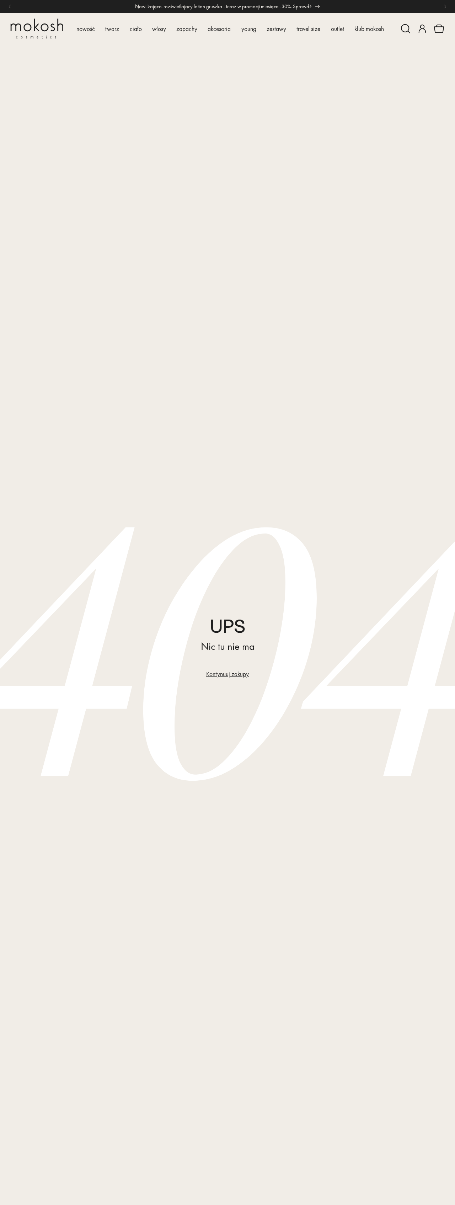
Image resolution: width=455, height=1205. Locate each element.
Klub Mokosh (369, 28)
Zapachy (186, 28)
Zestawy (276, 28)
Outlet (337, 28)
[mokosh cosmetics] (36, 28)
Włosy (159, 28)
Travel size (308, 28)
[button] (405, 28)
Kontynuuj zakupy (227, 674)
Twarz (112, 28)
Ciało (136, 28)
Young (248, 28)
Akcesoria (219, 28)
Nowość (85, 28)
